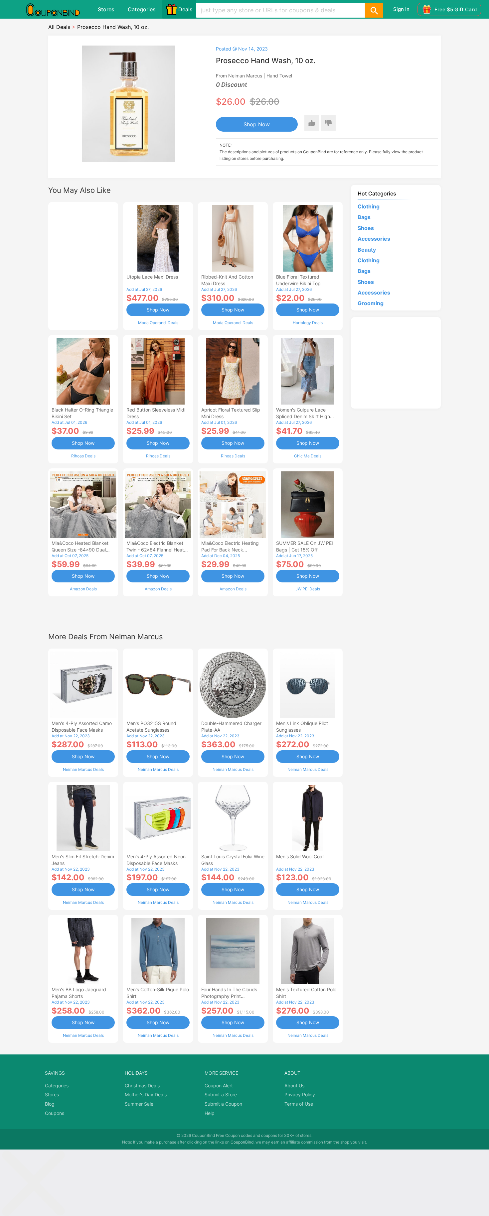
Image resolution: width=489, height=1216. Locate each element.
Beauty (367, 249)
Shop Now (257, 124)
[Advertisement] (83, 265)
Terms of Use (298, 1104)
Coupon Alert (219, 1085)
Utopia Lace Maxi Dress (152, 277)
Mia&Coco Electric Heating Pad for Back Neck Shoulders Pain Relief (230, 549)
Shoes (366, 228)
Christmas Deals (142, 1085)
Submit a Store (221, 1094)
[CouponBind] (58, 9)
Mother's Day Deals (146, 1094)
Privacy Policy (299, 1094)
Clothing (369, 206)
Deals (185, 9)
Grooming (371, 303)
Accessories (374, 238)
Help (210, 1113)
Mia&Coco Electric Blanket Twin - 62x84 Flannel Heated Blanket (158, 549)
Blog (50, 1104)
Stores (106, 9)
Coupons (54, 1113)
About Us (294, 1085)
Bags (364, 217)
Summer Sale (139, 1104)
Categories (142, 9)
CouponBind (242, 1142)
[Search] (374, 10)
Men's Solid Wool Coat (300, 856)
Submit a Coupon (223, 1104)
